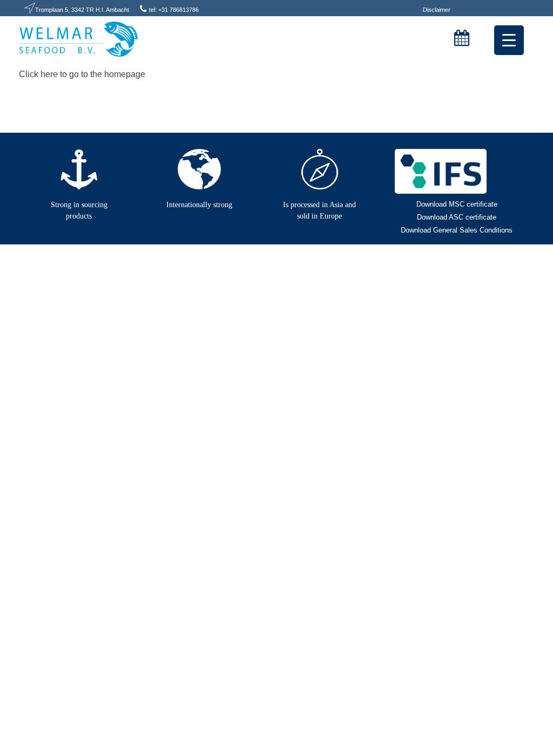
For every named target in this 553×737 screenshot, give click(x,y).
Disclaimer (436, 9)
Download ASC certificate (456, 217)
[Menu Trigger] (509, 40)
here (49, 74)
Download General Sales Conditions (456, 230)
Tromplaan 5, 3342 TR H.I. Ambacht (82, 9)
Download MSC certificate (456, 204)
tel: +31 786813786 (174, 9)
